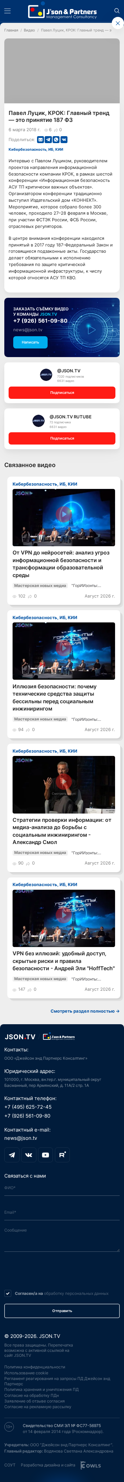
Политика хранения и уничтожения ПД (41, 1389)
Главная (11, 30)
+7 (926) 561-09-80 (40, 321)
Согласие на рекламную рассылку (37, 1406)
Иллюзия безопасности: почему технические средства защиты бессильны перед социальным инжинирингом (55, 697)
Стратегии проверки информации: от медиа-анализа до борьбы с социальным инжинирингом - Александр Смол (62, 831)
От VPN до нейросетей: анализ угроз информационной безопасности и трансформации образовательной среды (61, 564)
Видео (29, 30)
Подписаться (62, 393)
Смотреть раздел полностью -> (85, 1011)
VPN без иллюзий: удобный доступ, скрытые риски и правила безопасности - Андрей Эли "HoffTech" (64, 961)
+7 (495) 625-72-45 (28, 1107)
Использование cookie (26, 1372)
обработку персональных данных (76, 1293)
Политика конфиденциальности (34, 1366)
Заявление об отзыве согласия (34, 1401)
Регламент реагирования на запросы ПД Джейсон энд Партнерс (57, 1381)
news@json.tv (27, 329)
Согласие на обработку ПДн (31, 1395)
